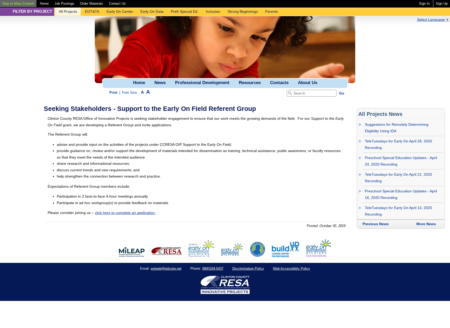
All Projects (68, 11)
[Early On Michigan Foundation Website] (318, 256)
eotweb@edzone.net (166, 268)
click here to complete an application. (125, 213)
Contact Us (117, 3)
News (160, 82)
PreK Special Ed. (184, 11)
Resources (250, 82)
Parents (271, 11)
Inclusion (213, 11)
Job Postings (64, 3)
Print (113, 92)
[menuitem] (18, 3)
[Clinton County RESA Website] (166, 256)
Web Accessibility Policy (291, 268)
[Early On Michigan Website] (232, 256)
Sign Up (442, 3)
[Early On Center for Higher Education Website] (257, 256)
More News (426, 224)
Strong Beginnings (243, 11)
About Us (307, 82)
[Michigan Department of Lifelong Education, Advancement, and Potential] (132, 256)
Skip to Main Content (18, 3)
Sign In (424, 3)
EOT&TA (92, 11)
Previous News (375, 224)
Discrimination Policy (248, 268)
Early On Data (152, 11)
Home (44, 3)
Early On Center (120, 11)
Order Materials (91, 3)
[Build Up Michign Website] (285, 256)
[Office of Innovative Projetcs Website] (201, 256)
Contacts (279, 82)
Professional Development (202, 82)
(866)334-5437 (212, 268)
